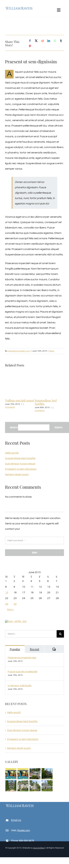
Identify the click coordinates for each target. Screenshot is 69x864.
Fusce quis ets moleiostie (22, 671)
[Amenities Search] (11, 774)
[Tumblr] (61, 41)
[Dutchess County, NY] (35, 774)
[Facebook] (30, 41)
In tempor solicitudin (20, 685)
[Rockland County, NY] (23, 786)
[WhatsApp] (55, 41)
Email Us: (16, 820)
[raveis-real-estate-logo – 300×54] (19, 7)
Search (14, 427)
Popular (15, 649)
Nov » (10, 609)
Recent (34, 649)
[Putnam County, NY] (11, 786)
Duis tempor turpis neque (23, 402)
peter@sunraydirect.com (19, 351)
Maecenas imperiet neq (22, 657)
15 (6, 592)
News (51, 351)
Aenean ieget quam (53, 400)
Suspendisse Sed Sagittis (20, 458)
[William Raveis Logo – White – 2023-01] (19, 805)
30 (15, 604)
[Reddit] (43, 41)
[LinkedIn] (49, 41)
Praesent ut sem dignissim (21, 469)
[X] (36, 41)
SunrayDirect (39, 848)
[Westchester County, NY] (47, 786)
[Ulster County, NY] (35, 786)
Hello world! (12, 453)
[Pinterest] (30, 46)
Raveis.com (23, 830)
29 (6, 604)
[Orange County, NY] (47, 774)
